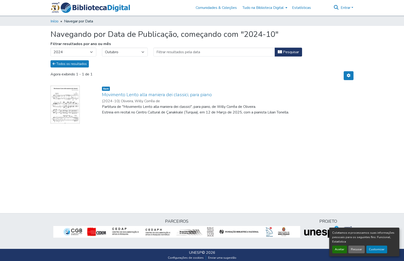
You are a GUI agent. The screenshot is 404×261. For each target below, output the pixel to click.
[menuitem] (264, 7)
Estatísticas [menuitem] (301, 7)
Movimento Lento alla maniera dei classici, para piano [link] (157, 95)
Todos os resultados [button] (71, 64)
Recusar (356, 249)
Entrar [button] (346, 7)
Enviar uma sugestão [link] (222, 258)
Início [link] (54, 21)
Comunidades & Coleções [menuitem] (216, 7)
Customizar (377, 249)
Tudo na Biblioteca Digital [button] (263, 7)
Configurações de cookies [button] (186, 258)
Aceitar (339, 249)
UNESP (195, 252)
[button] (95, 8)
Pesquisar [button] (290, 52)
